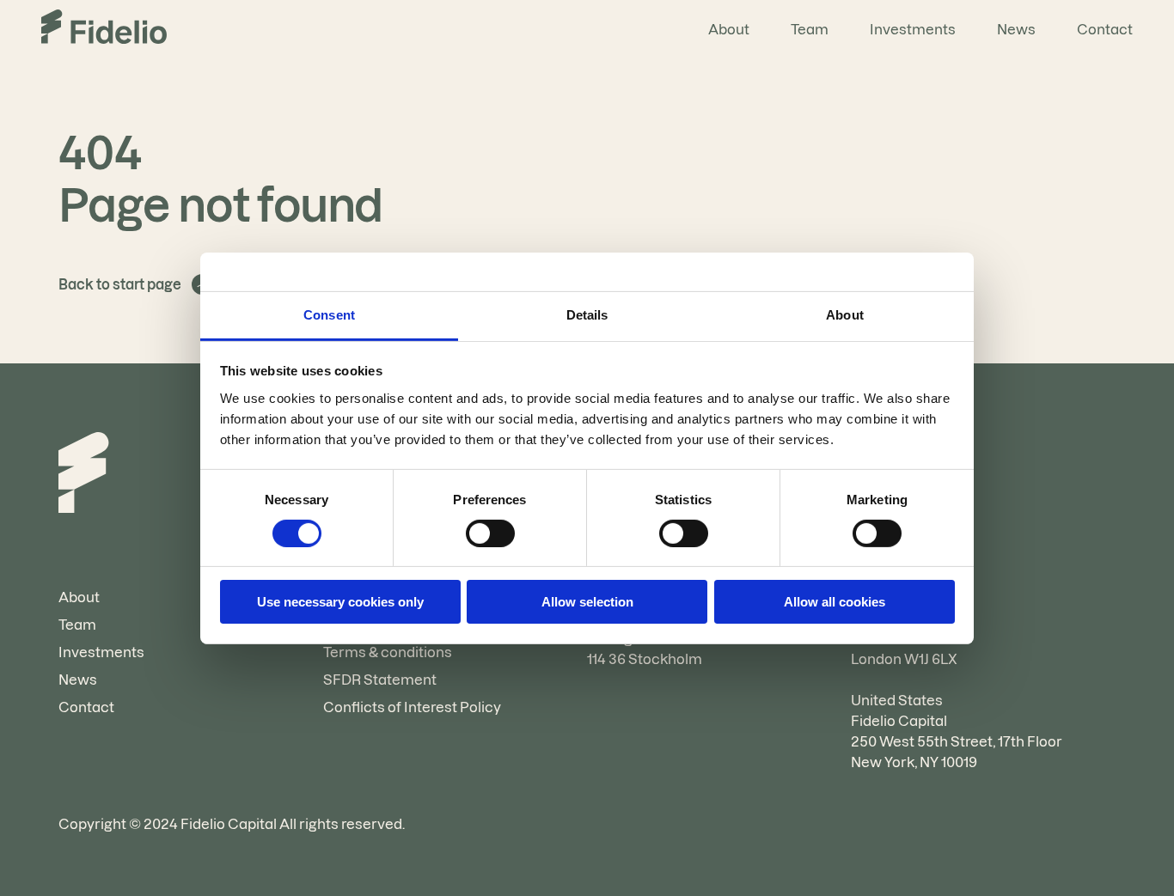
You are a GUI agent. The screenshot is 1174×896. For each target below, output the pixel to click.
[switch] (490, 533)
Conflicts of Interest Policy (412, 707)
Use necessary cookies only (340, 601)
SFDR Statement (380, 679)
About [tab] (845, 314)
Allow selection (587, 601)
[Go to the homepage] (104, 29)
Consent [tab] (329, 314)
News (1016, 29)
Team (810, 29)
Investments (913, 29)
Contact (1105, 29)
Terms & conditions (387, 652)
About (728, 29)
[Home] (83, 475)
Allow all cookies (834, 601)
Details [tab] (587, 314)
